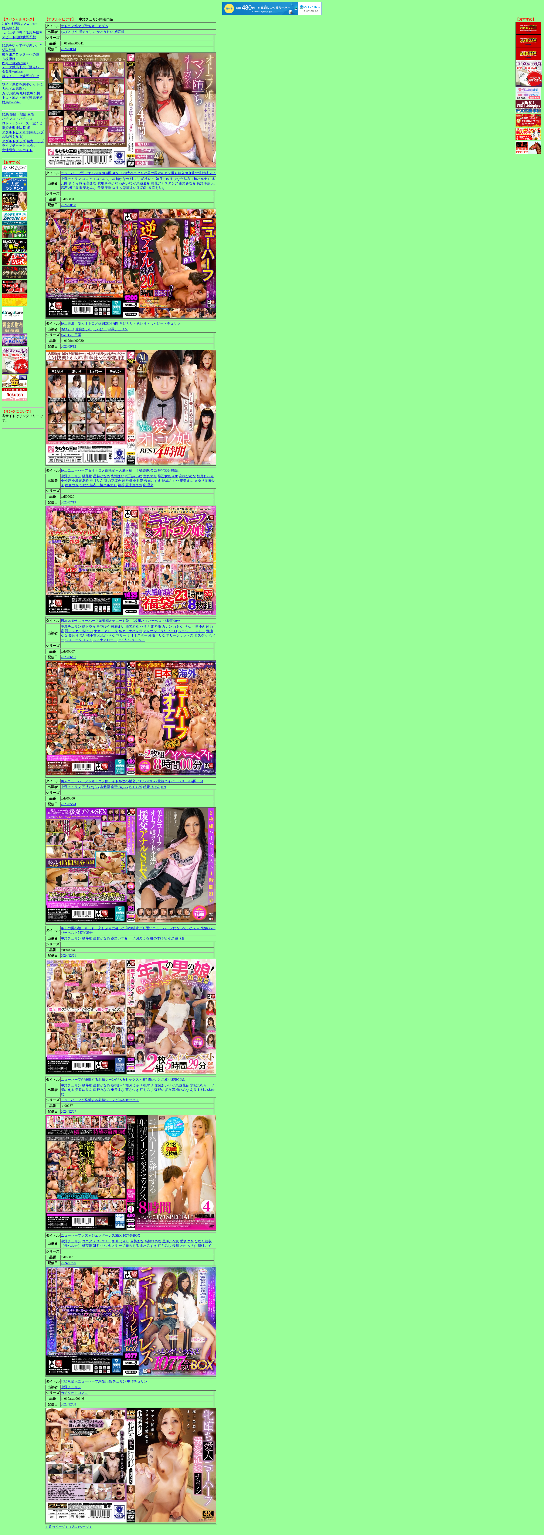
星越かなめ (120, 179)
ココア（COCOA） (96, 179)
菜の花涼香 (112, 480)
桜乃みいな (123, 183)
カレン (167, 626)
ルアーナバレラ (130, 631)
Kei (163, 787)
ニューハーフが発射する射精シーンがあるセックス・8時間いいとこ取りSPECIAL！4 (125, 1079)
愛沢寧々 (89, 626)
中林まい (86, 631)
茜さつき (72, 485)
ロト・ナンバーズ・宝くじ (22, 123)
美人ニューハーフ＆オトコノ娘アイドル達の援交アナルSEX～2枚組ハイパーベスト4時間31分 (132, 781)
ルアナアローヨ (105, 640)
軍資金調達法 (12, 128)
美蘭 (100, 188)
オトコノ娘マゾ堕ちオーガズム (84, 26)
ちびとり (67, 32)
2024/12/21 (68, 955)
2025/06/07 (68, 657)
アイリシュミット (131, 640)
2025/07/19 (68, 502)
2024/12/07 (68, 1111)
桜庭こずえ (152, 480)
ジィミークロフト (78, 640)
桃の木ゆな (158, 938)
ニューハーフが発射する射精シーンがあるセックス (100, 1100)
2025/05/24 (68, 804)
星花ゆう (103, 626)
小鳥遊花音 (176, 938)
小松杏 (66, 480)
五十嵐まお (133, 485)
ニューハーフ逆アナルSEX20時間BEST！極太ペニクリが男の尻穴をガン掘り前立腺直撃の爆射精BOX (138, 173)
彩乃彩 (142, 188)
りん (187, 626)
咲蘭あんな (87, 188)
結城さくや (170, 480)
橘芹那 (87, 476)
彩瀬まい (129, 188)
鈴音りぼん (76, 635)
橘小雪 (91, 635)
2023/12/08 (68, 1404)
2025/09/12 (68, 346)
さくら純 (75, 183)
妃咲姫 (119, 32)
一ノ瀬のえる (139, 938)
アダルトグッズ (14, 141)
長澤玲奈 (203, 183)
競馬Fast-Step (11, 102)
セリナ (145, 626)
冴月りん (96, 480)
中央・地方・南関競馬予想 (22, 98)
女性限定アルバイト (17, 150)
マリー (121, 635)
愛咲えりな (156, 188)
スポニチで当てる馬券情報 (22, 32)
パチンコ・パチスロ (17, 119)
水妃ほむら (198, 1085)
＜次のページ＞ (80, 1527)
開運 (26, 128)
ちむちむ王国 (71, 335)
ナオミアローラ (106, 631)
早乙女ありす (168, 476)
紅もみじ (146, 1090)
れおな (178, 626)
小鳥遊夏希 (141, 183)
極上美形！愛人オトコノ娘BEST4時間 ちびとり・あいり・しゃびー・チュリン (121, 323)
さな (111, 635)
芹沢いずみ (90, 787)
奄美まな (89, 183)
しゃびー (100, 329)
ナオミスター (137, 635)
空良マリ (150, 476)
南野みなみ (187, 183)
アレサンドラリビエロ (160, 631)
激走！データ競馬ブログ (20, 76)
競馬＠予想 (10, 28)
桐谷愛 (73, 188)
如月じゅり (164, 179)
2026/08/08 (68, 205)
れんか (102, 635)
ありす (195, 1090)
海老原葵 (132, 626)
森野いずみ (119, 938)
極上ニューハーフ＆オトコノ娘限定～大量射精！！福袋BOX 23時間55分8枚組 (120, 470)
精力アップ (35, 141)
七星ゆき (198, 626)
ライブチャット (14, 145)
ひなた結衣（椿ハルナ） (192, 179)
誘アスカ (72, 631)
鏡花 (121, 485)
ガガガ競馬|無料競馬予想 (21, 93)
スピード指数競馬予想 (19, 37)
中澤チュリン (85, 32)
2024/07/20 (68, 1263)
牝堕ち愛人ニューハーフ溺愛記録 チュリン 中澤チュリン (104, 1381)
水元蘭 (105, 787)
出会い (32, 145)
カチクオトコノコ (74, 1393)
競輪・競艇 (18, 114)
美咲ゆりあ (113, 188)
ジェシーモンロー (191, 631)
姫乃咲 (156, 626)
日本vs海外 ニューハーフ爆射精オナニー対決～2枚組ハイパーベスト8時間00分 (120, 621)
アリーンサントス (179, 635)
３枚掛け (9, 59)
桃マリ (135, 179)
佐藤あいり (83, 329)
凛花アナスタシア (164, 183)
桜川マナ (179, 1245)
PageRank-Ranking (15, 63)
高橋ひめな (187, 476)
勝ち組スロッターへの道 (20, 54)
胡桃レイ (148, 179)
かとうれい (104, 32)
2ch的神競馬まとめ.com (19, 24)
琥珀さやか (105, 183)
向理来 (148, 485)
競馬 (5, 114)
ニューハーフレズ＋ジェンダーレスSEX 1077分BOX (100, 1235)
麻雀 (30, 114)
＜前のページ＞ (57, 1527)
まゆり (199, 480)
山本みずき (148, 1245)
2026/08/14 (68, 49)
